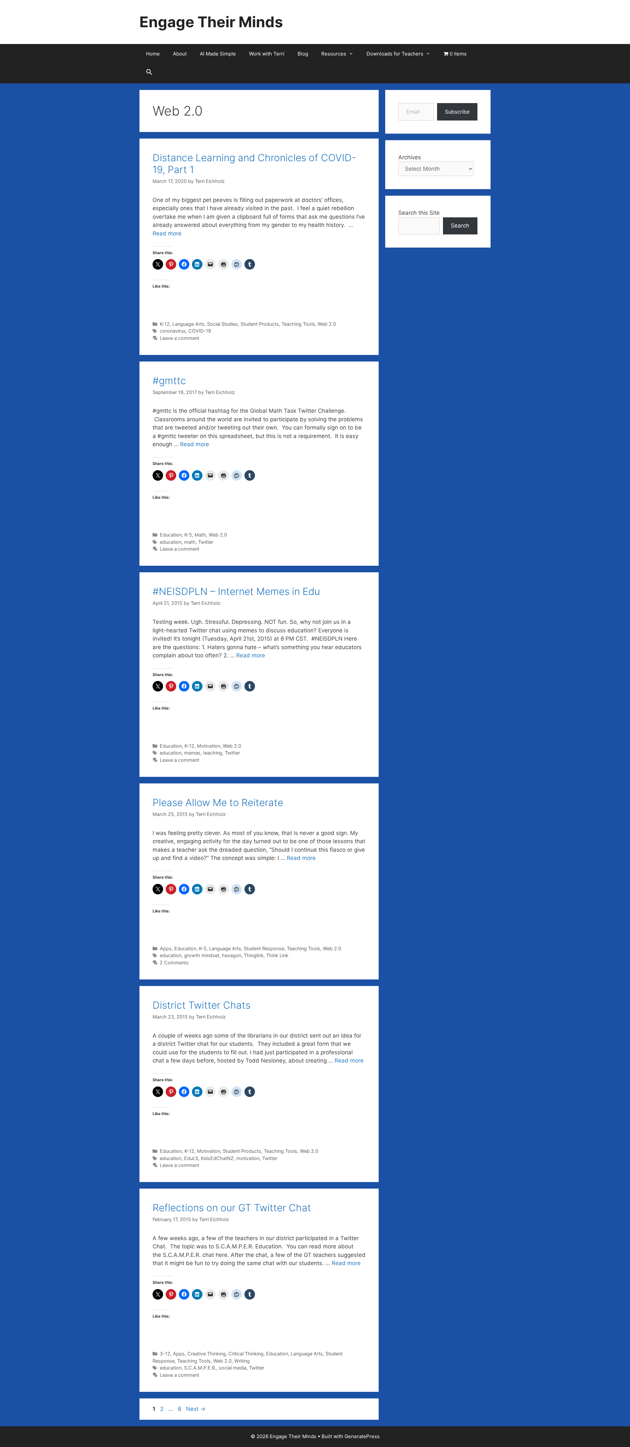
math (190, 542)
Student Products (260, 324)
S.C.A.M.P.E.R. (200, 1367)
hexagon (231, 955)
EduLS (191, 1158)
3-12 (165, 1353)
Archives (409, 157)
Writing (242, 1361)
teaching (212, 753)
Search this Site (419, 212)
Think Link (277, 955)
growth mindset (201, 955)
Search (460, 225)
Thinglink (253, 955)
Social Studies (222, 324)
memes (192, 753)
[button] (149, 73)
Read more (167, 233)
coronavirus (173, 331)
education (170, 542)
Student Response (264, 948)
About (180, 54)
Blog (303, 54)
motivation (248, 1158)
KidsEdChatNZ (217, 1158)
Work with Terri (266, 54)
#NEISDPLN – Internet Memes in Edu (236, 591)
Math (200, 534)
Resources (333, 54)
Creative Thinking (206, 1353)
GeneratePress (362, 1436)
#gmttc (169, 380)
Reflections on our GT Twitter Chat (232, 1208)
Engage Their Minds (211, 22)
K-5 (188, 534)
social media (232, 1367)
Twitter (205, 542)
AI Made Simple (218, 54)
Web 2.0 (327, 324)
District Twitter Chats (201, 1005)
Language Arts (188, 324)
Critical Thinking (245, 1353)
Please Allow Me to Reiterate (218, 802)
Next (195, 1409)
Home (153, 54)
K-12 (165, 324)
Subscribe (457, 111)
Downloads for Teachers (395, 54)
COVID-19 (199, 331)
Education (171, 534)
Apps (166, 948)
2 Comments (174, 962)
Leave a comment (179, 338)
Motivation (208, 746)
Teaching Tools (298, 324)
